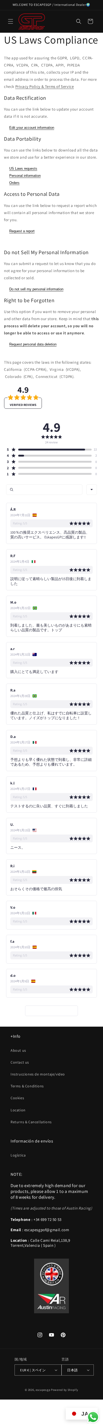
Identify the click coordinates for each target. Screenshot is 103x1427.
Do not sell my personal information (36, 289)
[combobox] (91, 489)
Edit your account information (31, 128)
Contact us (20, 1062)
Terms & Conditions (27, 1086)
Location (18, 1110)
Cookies (17, 1098)
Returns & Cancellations (31, 1122)
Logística (18, 1155)
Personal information (25, 176)
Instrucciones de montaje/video (38, 1074)
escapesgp (43, 1390)
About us (18, 1050)
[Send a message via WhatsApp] (93, 1417)
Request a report (22, 231)
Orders (14, 183)
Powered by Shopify (64, 1390)
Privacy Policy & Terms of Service (44, 86)
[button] (10, 21)
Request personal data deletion (33, 344)
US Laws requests (23, 168)
